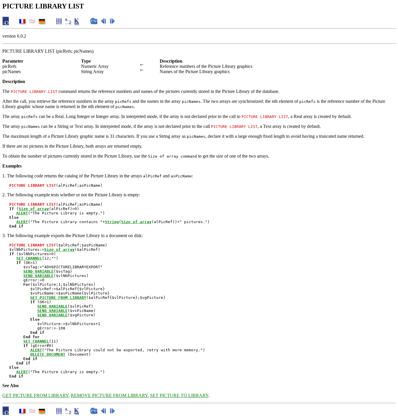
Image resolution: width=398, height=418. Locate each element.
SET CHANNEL (29, 258)
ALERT (22, 213)
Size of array (34, 209)
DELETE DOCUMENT (47, 354)
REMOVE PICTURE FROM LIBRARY (109, 395)
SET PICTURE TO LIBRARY (179, 395)
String (112, 222)
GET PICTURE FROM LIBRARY (58, 297)
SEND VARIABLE (38, 271)
